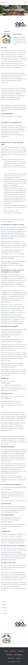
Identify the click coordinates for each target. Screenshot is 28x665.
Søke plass (13, 651)
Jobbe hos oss (11, 658)
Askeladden (21, 651)
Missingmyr (9, 654)
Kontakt (18, 658)
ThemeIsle (18, 661)
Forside (6, 651)
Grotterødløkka (18, 654)
